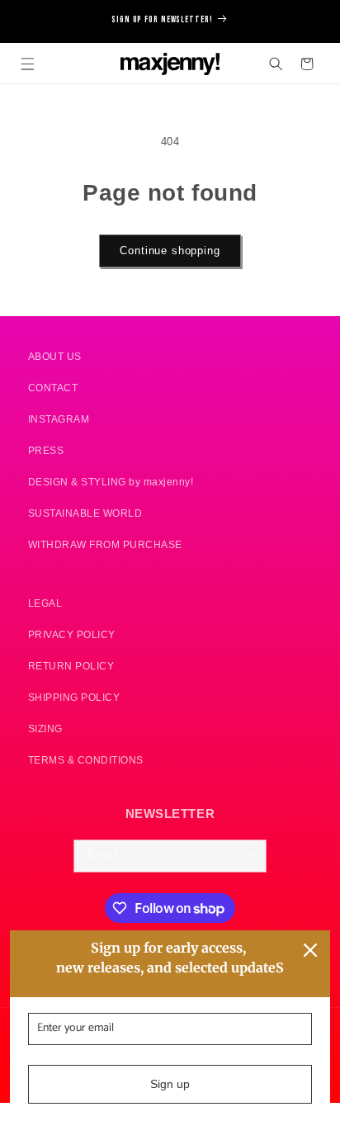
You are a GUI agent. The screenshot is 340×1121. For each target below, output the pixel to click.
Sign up (170, 1083)
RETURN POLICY (71, 665)
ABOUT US (55, 356)
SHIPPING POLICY (74, 697)
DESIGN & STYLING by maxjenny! (111, 481)
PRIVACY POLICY (72, 634)
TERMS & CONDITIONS (86, 759)
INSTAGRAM (59, 419)
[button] (27, 64)
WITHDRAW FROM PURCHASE (105, 544)
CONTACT (53, 387)
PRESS (46, 450)
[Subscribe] (250, 856)
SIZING (45, 728)
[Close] (310, 950)
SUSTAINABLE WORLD (85, 513)
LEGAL (45, 603)
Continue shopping (170, 251)
